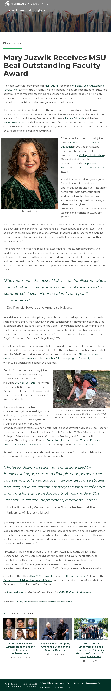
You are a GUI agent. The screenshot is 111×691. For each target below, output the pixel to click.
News (69, 602)
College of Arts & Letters (91, 167)
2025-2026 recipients (41, 576)
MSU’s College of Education (74, 592)
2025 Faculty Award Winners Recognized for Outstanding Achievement (20, 648)
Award (18, 602)
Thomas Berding (75, 576)
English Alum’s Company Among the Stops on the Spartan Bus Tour (55, 646)
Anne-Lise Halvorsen (15, 122)
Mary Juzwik (52, 85)
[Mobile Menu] (105, 3)
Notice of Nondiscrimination (52, 683)
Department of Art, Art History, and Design (27, 580)
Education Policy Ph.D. (28, 444)
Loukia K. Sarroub (25, 382)
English (27, 602)
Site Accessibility (93, 683)
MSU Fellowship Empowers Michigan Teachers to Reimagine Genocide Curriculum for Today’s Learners (91, 650)
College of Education (91, 155)
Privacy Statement (75, 683)
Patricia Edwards (74, 118)
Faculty (36, 602)
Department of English (25, 10)
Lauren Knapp (15, 592)
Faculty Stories (58, 602)
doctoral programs (83, 444)
